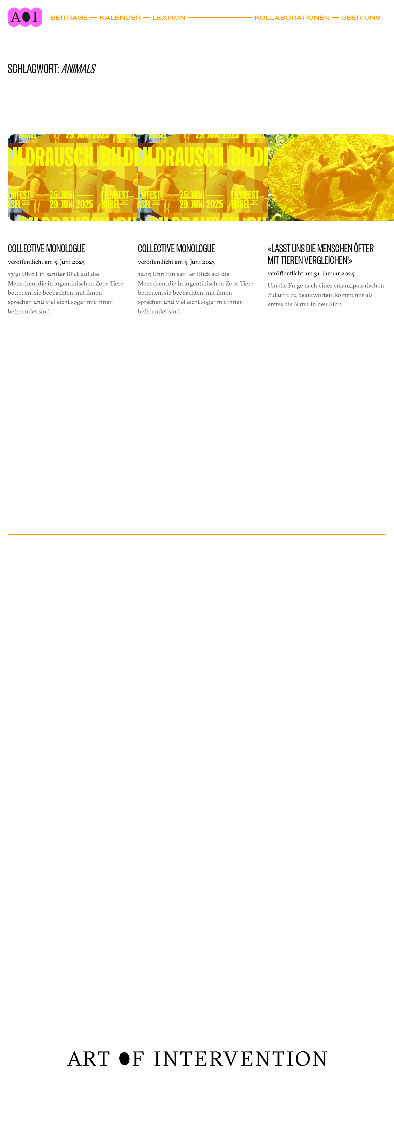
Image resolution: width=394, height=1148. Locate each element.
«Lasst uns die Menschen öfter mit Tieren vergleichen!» (321, 254)
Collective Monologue (46, 248)
